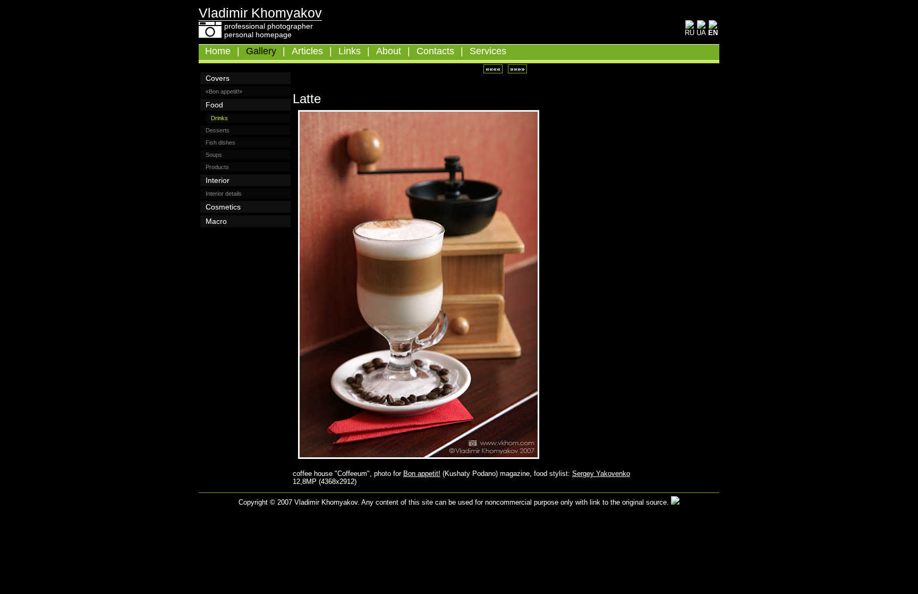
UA (701, 33)
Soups (214, 155)
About (388, 51)
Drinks (219, 118)
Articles (307, 51)
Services (488, 51)
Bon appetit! (421, 474)
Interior (218, 180)
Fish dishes (220, 142)
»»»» (517, 69)
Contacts (435, 51)
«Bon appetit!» (224, 91)
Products (217, 167)
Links (349, 51)
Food (214, 105)
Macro (216, 221)
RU (689, 33)
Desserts (218, 130)
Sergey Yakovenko (601, 474)
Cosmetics (223, 207)
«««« (493, 69)
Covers (218, 78)
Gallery (261, 51)
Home (218, 51)
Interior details (224, 193)
